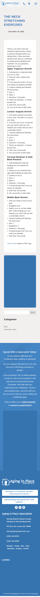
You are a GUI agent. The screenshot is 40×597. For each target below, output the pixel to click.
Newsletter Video (10, 329)
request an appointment (21, 405)
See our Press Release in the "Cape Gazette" (19, 501)
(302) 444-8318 (28, 402)
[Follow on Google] (23, 507)
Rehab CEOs (15, 593)
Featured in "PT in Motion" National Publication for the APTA (19, 493)
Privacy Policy (34, 593)
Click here (11, 243)
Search (33, 312)
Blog (5, 327)
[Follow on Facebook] (16, 507)
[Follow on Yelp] (20, 507)
